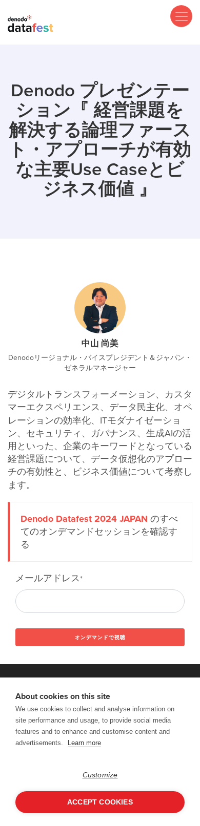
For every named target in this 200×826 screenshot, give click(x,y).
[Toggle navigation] (181, 16)
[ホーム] (31, 22)
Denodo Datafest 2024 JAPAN (84, 518)
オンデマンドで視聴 (100, 637)
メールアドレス (49, 578)
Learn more (84, 743)
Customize (100, 775)
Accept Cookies (100, 802)
